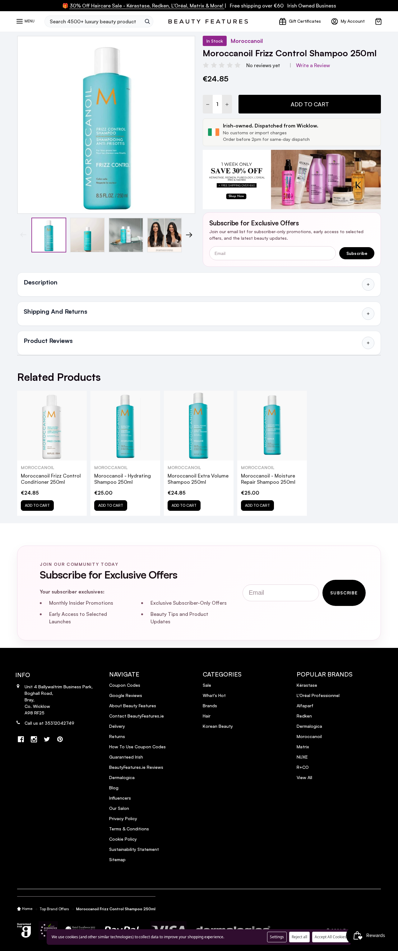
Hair (207, 715)
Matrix (303, 746)
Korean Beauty (218, 726)
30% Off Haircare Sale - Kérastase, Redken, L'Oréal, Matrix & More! (147, 5)
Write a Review (313, 65)
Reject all (299, 936)
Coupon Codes (124, 685)
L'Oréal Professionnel (318, 695)
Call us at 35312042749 (49, 723)
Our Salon (119, 808)
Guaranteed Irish (126, 756)
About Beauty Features (132, 705)
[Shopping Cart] (378, 21)
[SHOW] (368, 284)
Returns (117, 736)
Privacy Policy (123, 818)
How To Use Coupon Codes (137, 746)
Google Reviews (125, 695)
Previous (23, 234)
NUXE (302, 756)
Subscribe (357, 253)
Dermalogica (122, 777)
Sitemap (117, 859)
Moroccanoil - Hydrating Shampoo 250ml (122, 479)
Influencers (120, 798)
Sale (207, 685)
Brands (210, 705)
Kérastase (307, 685)
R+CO (303, 767)
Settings (277, 936)
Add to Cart (310, 104)
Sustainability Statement (134, 849)
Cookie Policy (123, 839)
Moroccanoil (309, 736)
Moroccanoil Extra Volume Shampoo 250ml (198, 479)
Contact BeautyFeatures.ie (136, 715)
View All (304, 777)
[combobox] (92, 21)
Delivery (117, 726)
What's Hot (214, 695)
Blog (113, 787)
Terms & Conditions (129, 828)
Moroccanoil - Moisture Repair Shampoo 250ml (268, 479)
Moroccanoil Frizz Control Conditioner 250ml (51, 479)
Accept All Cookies (330, 936)
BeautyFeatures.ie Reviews (136, 767)
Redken (304, 715)
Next (189, 234)
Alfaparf (305, 705)
